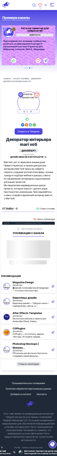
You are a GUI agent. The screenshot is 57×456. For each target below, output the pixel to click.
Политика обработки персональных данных (28, 388)
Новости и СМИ (36, 35)
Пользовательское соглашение (28, 383)
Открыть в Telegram (29, 131)
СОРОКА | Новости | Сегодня (36, 28)
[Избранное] (40, 5)
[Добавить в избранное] (39, 60)
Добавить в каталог (20, 394)
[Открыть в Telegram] (47, 60)
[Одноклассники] (26, 124)
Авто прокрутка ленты (32, 229)
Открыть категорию (28, 364)
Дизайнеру (18, 285)
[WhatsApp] (34, 124)
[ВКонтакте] (22, 124)
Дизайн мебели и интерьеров (27, 157)
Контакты (42, 394)
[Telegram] (30, 124)
